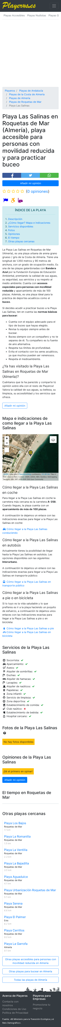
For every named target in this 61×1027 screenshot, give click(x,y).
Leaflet (5, 474)
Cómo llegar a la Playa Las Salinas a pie (30, 628)
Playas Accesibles (14, 15)
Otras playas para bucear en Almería (30, 971)
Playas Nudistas (36, 15)
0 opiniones (37, 191)
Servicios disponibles (20, 226)
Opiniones (14, 233)
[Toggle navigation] (54, 6)
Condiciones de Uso (14, 1009)
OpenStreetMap (25, 474)
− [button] (7, 443)
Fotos (11, 230)
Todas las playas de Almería (30, 979)
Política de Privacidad (15, 1012)
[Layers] (53, 439)
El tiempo (13, 237)
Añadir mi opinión (30, 183)
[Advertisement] (30, 55)
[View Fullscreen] (6, 450)
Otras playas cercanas (21, 241)
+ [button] (7, 438)
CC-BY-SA (46, 474)
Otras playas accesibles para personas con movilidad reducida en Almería (30, 961)
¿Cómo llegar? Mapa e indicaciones (29, 222)
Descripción (15, 219)
